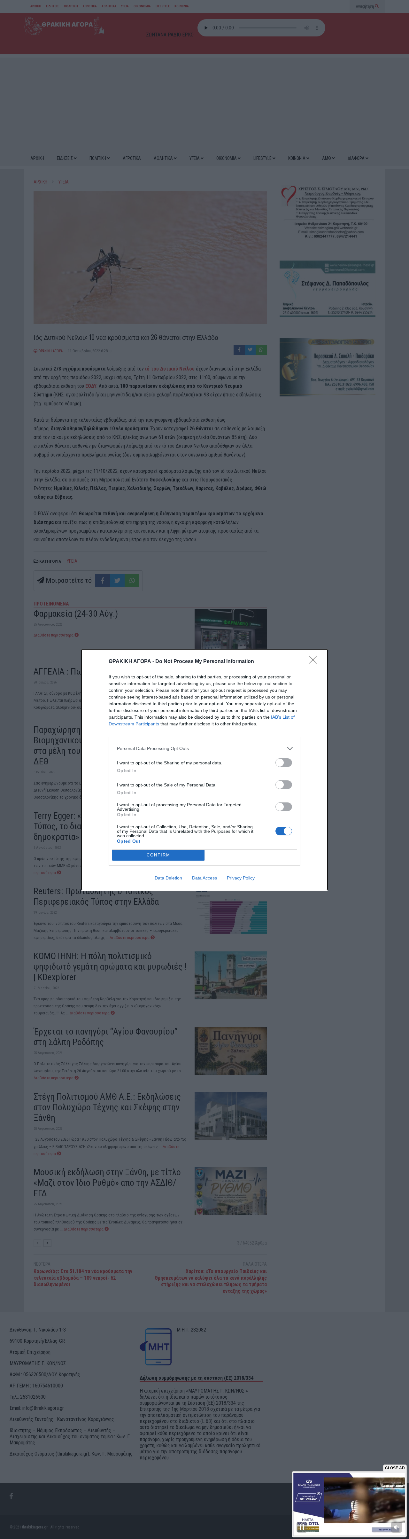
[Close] (315, 662)
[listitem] (204, 748)
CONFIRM (158, 855)
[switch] (283, 762)
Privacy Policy (241, 877)
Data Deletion (168, 877)
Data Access (204, 877)
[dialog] (204, 769)
